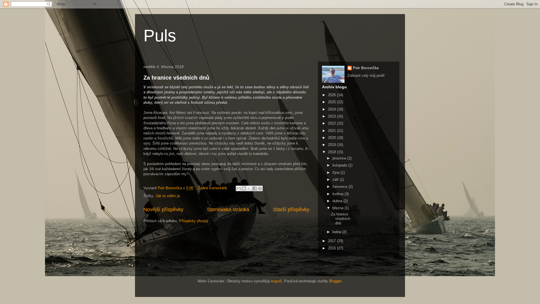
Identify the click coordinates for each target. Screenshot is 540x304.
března (338, 208)
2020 (332, 138)
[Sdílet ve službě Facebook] (254, 188)
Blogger (335, 281)
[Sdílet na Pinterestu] (260, 188)
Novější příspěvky (163, 209)
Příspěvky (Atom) (193, 221)
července (340, 186)
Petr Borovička (366, 68)
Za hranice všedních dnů (176, 78)
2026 (332, 95)
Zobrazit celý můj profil (365, 75)
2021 (332, 131)
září (336, 179)
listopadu (340, 165)
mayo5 (276, 281)
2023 (332, 116)
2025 (332, 102)
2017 (332, 241)
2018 (332, 152)
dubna (337, 201)
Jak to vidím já (168, 196)
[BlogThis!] (244, 188)
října (336, 172)
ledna (337, 232)
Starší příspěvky (291, 209)
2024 (332, 109)
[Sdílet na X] (249, 188)
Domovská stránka (228, 209)
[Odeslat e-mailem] (238, 188)
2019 (332, 145)
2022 (332, 123)
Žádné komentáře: (213, 188)
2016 (332, 248)
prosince (339, 158)
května (338, 194)
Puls (159, 35)
